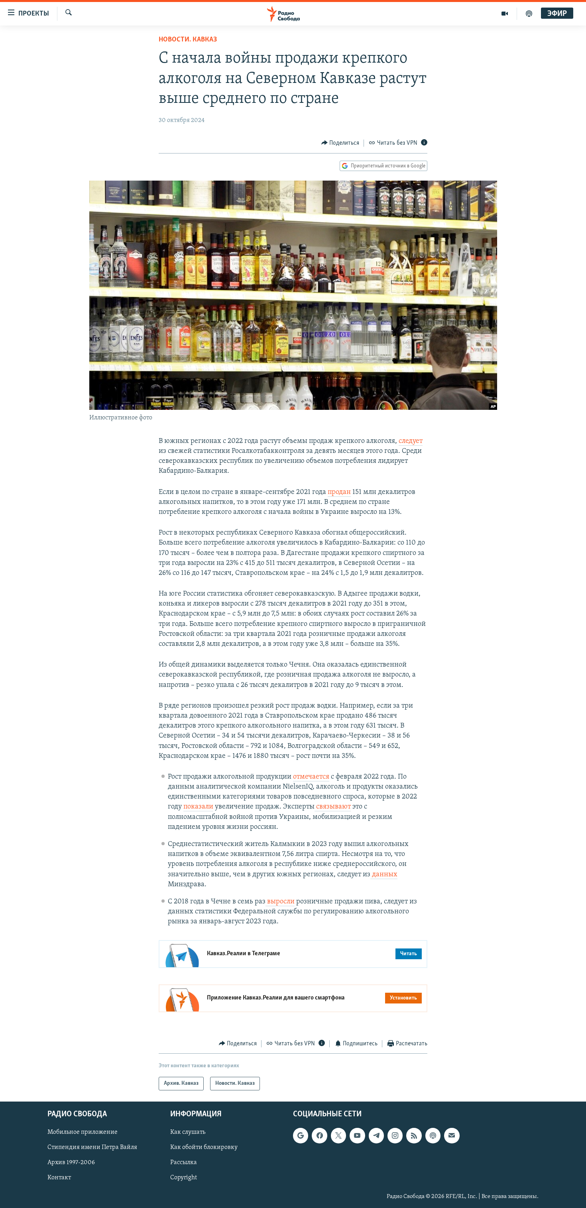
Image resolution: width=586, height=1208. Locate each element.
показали (198, 807)
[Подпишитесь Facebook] (319, 1135)
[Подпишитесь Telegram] (376, 1135)
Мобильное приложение (82, 1132)
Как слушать (187, 1132)
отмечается (311, 777)
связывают (333, 807)
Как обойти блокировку (204, 1147)
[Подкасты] (432, 1135)
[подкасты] (529, 14)
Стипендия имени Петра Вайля (92, 1147)
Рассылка (183, 1163)
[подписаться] (451, 1135)
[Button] (340, 143)
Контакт (59, 1178)
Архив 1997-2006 (71, 1163)
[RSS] (413, 1135)
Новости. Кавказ (188, 39)
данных (383, 874)
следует (411, 441)
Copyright (183, 1178)
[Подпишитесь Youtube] (357, 1135)
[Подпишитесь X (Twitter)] (338, 1135)
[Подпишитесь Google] (300, 1135)
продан (339, 492)
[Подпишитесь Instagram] (395, 1135)
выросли (280, 901)
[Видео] (505, 14)
